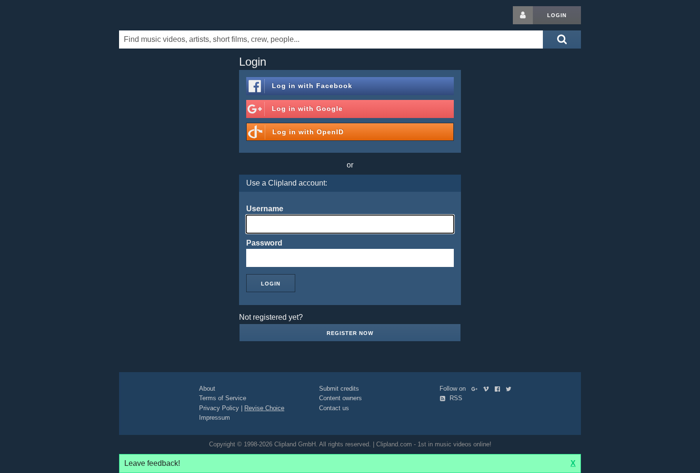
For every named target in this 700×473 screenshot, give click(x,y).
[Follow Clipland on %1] (476, 388)
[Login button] (523, 15)
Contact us (334, 408)
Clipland (169, 15)
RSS (455, 398)
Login (557, 15)
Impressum (214, 417)
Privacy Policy (219, 408)
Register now (350, 333)
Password (264, 243)
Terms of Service (222, 398)
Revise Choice (264, 408)
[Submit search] (562, 39)
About (207, 388)
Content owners (340, 398)
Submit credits (339, 388)
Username (264, 209)
